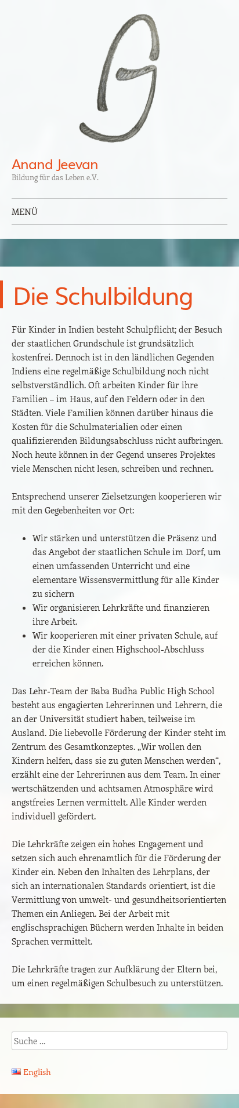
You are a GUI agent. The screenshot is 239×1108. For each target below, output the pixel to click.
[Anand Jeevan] (119, 78)
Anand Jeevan (55, 163)
